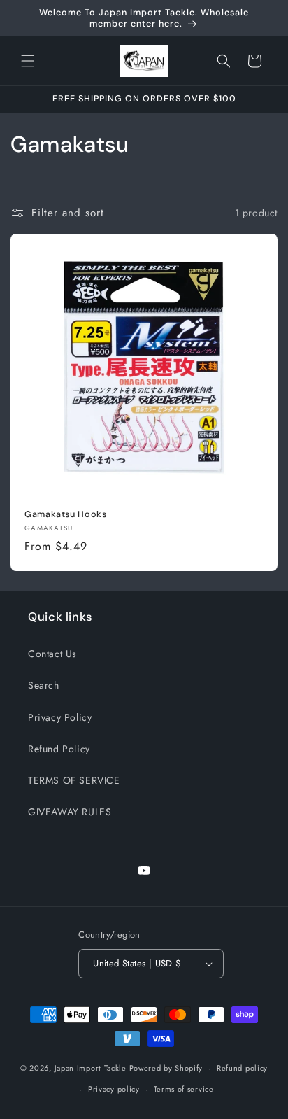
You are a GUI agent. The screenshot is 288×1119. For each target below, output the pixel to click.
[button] (28, 60)
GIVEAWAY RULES (69, 812)
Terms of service (184, 1089)
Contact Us (52, 654)
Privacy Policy (60, 717)
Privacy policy (114, 1089)
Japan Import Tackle (91, 1068)
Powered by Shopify (166, 1068)
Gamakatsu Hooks (65, 514)
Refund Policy (59, 749)
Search (43, 685)
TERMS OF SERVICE (74, 780)
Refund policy (242, 1068)
